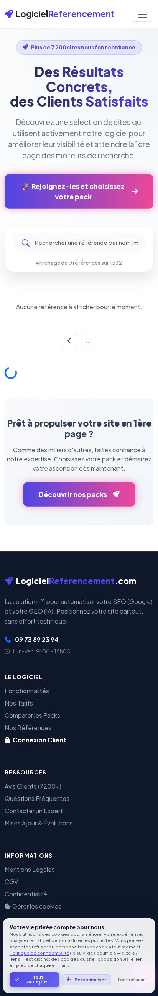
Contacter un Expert (34, 811)
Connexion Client (39, 740)
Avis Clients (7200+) (33, 786)
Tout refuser (131, 979)
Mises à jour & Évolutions (39, 823)
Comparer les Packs (32, 715)
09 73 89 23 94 (36, 639)
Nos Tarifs (19, 703)
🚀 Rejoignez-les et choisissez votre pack (73, 191)
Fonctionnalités (27, 691)
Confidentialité (26, 894)
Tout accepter (38, 980)
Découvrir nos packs (73, 494)
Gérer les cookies (36, 906)
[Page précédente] (69, 340)
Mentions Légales (30, 869)
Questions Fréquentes (37, 798)
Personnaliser (90, 980)
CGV (11, 882)
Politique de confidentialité (39, 953)
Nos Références (28, 728)
